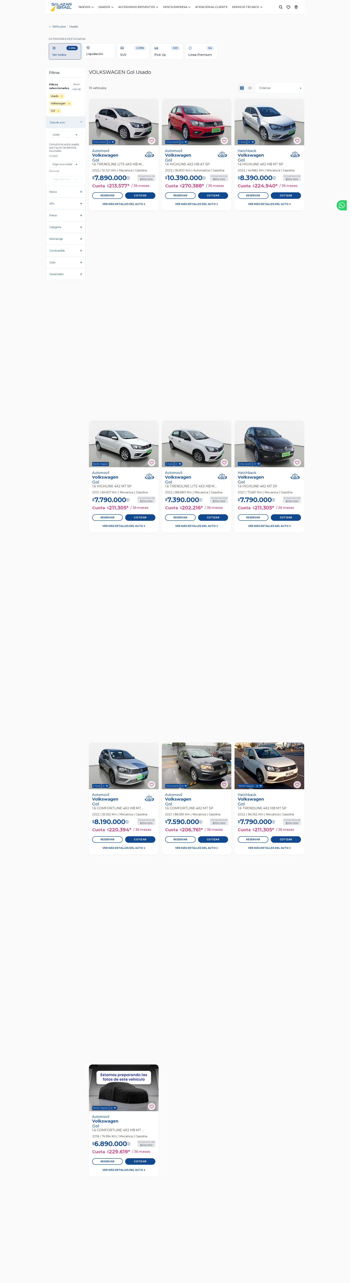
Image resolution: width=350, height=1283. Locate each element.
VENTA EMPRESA (175, 7)
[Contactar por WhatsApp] (342, 205)
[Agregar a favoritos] (151, 140)
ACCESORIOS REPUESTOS (136, 7)
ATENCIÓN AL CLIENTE (211, 7)
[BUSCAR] (280, 7)
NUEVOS (84, 7)
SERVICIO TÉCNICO (245, 7)
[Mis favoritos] (288, 7)
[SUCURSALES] (296, 7)
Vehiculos (59, 26)
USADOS (104, 7)
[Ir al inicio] (61, 7)
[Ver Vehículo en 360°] (149, 154)
